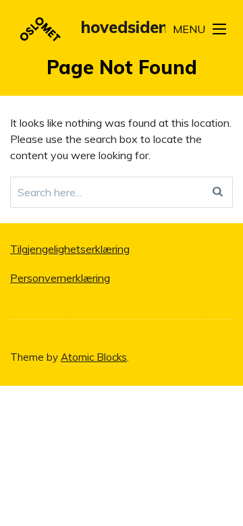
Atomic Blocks (94, 357)
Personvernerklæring (60, 278)
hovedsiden (124, 27)
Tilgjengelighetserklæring (70, 249)
